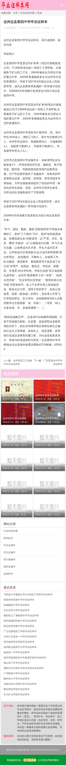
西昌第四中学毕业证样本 (16, 395)
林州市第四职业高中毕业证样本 (49, 487)
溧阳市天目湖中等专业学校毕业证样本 (24, 668)
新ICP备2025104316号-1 (48, 750)
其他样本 (8, 573)
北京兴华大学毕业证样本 (17, 610)
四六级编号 (9, 559)
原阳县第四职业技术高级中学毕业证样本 (17, 511)
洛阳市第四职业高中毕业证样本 (17, 487)
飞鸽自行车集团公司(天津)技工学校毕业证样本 (28, 594)
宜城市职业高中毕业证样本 (17, 441)
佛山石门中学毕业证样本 (17, 662)
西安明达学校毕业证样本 (17, 689)
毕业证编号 (9, 545)
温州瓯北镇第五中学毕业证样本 (20, 647)
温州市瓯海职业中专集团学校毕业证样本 (25, 657)
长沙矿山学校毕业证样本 (17, 694)
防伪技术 (8, 538)
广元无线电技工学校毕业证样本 (20, 631)
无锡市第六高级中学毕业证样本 (20, 684)
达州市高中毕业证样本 (14, 418)
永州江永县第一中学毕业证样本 (20, 636)
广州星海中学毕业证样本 (17, 673)
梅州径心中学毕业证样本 (17, 678)
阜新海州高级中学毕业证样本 (19, 599)
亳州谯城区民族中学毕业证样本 (20, 620)
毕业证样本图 (27, 13)
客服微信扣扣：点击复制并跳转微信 (33, 760)
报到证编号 (9, 566)
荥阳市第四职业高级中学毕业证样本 (49, 441)
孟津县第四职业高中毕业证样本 (49, 464)
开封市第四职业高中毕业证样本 (17, 464)
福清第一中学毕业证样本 (17, 652)
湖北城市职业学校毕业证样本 (19, 641)
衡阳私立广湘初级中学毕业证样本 (21, 615)
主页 (15, 13)
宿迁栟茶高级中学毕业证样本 (19, 626)
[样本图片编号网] (15, 5)
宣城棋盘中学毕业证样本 (17, 605)
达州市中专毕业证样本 (47, 395)
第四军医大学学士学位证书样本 (49, 418)
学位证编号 (9, 552)
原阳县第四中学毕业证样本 (49, 511)
